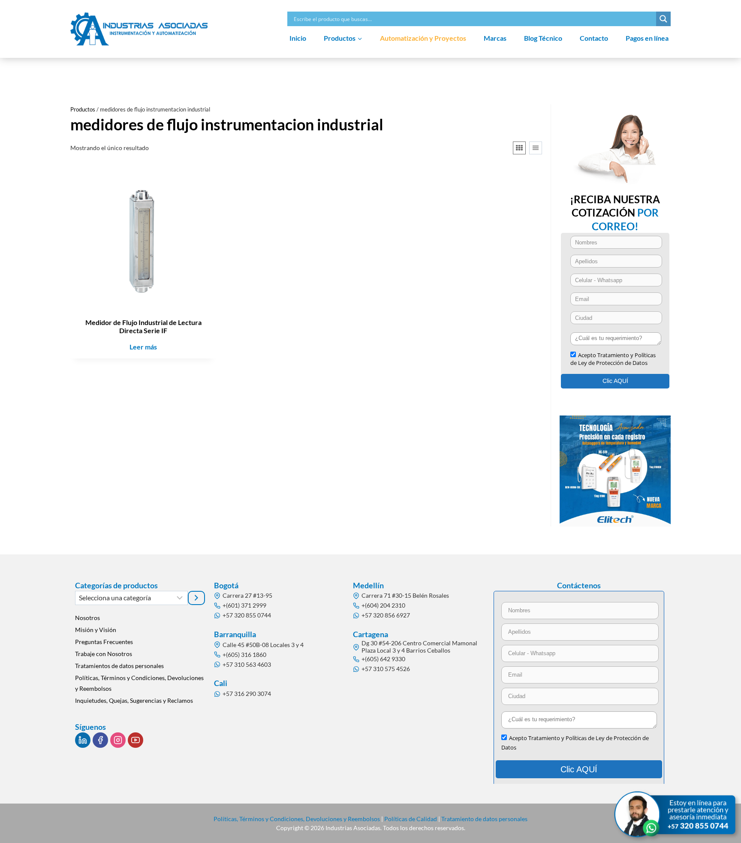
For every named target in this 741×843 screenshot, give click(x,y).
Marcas (495, 38)
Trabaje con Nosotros (103, 653)
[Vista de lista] (535, 148)
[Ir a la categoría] (196, 598)
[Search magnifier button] (663, 19)
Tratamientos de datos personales (119, 665)
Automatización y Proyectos (423, 38)
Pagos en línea (647, 38)
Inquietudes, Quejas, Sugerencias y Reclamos (134, 700)
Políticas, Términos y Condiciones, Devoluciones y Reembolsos (139, 683)
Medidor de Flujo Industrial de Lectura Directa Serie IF (143, 326)
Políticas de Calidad (410, 818)
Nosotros (87, 617)
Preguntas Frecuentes (104, 641)
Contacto (594, 38)
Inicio (297, 38)
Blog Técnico (543, 38)
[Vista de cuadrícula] (519, 148)
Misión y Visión (95, 629)
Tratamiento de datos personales (484, 818)
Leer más (143, 347)
